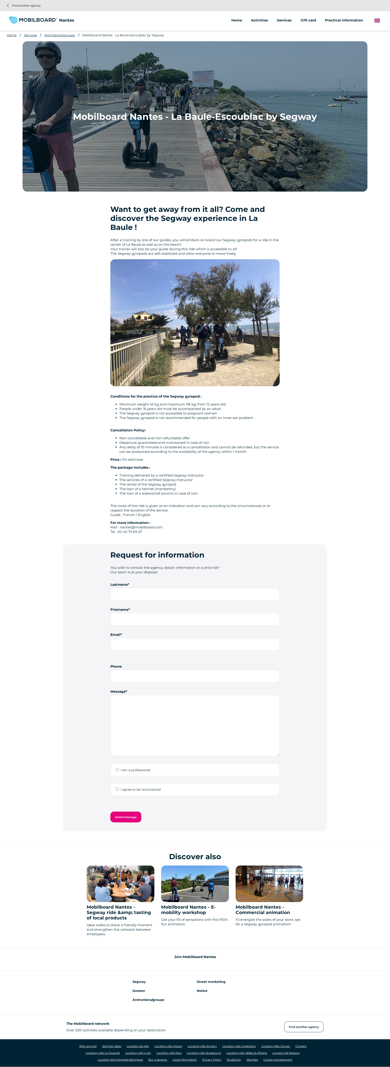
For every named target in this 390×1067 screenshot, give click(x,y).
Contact (300, 1046)
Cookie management (277, 1059)
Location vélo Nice (168, 1053)
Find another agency (24, 5)
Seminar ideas (111, 1046)
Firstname (119, 609)
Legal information (185, 1059)
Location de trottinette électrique (120, 1059)
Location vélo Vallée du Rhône (246, 1053)
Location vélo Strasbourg (204, 1053)
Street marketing (211, 982)
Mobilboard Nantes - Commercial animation (263, 909)
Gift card (308, 20)
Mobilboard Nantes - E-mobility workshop (188, 909)
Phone (116, 666)
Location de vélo (138, 1046)
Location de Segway (286, 1053)
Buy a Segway (157, 1059)
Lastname (119, 584)
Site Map (252, 1059)
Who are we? (88, 1046)
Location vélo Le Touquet (103, 1053)
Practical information (344, 20)
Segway (139, 982)
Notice (202, 991)
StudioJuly (234, 1059)
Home (236, 20)
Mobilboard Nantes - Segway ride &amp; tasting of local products (119, 912)
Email (115, 634)
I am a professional (135, 770)
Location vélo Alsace (168, 1046)
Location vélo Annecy (202, 1046)
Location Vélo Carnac (275, 1046)
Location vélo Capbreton (239, 1046)
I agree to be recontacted (140, 789)
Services (30, 35)
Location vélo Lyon (138, 1053)
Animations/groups (59, 35)
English (380, 21)
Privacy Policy (211, 1059)
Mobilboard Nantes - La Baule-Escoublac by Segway (123, 35)
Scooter (138, 991)
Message (118, 691)
